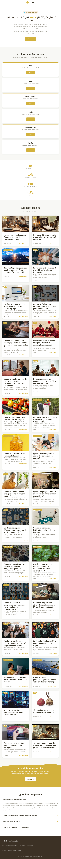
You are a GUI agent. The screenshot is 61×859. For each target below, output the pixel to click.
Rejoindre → (30, 779)
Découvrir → (30, 39)
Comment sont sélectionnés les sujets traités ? (16, 827)
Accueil (4, 850)
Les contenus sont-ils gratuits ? (12, 821)
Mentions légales (12, 850)
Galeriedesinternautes (10, 841)
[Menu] (33, 2)
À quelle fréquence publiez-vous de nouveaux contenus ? (20, 815)
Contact (20, 850)
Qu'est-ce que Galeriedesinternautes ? (14, 799)
